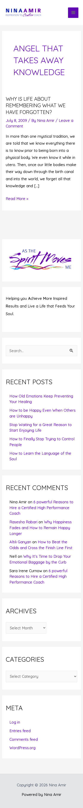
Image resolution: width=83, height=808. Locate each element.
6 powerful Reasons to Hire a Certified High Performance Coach (41, 508)
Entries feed (20, 730)
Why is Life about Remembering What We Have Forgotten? (35, 105)
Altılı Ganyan (20, 542)
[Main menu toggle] (73, 12)
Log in (14, 722)
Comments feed (23, 739)
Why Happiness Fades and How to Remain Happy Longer (40, 528)
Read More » (17, 199)
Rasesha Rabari (23, 522)
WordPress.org (22, 747)
